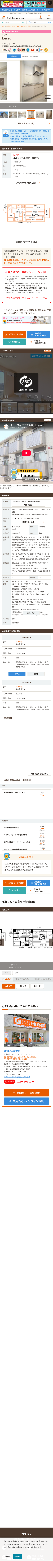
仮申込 (17, 674)
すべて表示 (6, 979)
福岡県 (23, 26)
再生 (6, 973)
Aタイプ (8, 986)
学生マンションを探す (12, 26)
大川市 (28, 26)
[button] (4, 114)
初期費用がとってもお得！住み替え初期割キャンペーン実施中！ (26, 10)
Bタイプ (23, 986)
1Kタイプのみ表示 (22, 979)
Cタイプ (37, 986)
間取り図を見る (28, 522)
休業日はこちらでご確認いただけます (17, 1077)
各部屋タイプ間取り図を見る (26, 242)
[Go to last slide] (2, 942)
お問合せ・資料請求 (16, 334)
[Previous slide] (2, 81)
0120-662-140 (25, 1081)
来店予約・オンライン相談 (40, 334)
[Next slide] (51, 81)
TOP (3, 26)
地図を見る (28, 505)
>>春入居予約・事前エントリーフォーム (26, 297)
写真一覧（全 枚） (26, 123)
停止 (16, 973)
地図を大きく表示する (39, 774)
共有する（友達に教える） (40, 342)
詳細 (36, 674)
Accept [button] (17, 1556)
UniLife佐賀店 (12, 1051)
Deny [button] (7, 1556)
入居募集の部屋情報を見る (26, 183)
